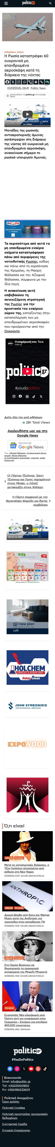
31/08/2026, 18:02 (12, 1029)
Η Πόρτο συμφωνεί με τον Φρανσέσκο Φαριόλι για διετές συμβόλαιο (27, 501)
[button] (27, 114)
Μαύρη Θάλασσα (19, 455)
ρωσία (42, 458)
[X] (13, 81)
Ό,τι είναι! (19, 858)
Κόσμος (20, 52)
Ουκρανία (12, 331)
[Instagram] (18, 81)
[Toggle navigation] (6, 3)
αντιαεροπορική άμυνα (36, 453)
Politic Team (38, 88)
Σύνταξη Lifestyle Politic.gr (32, 876)
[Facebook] (7, 81)
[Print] (35, 81)
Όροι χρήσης (11, 1101)
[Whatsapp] (24, 81)
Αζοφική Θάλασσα (17, 453)
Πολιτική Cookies (13, 1108)
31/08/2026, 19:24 (11, 976)
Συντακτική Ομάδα (14, 1124)
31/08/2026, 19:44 (11, 926)
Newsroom (25, 1029)
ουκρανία (35, 458)
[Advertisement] (27, 189)
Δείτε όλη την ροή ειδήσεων (23, 417)
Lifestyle (8, 858)
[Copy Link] (41, 81)
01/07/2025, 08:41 (18, 88)
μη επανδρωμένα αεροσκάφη (17, 458)
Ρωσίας (31, 261)
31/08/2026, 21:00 (12, 876)
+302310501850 (18, 1085)
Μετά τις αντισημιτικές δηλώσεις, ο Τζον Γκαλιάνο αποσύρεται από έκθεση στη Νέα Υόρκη (26, 868)
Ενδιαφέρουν (10, 52)
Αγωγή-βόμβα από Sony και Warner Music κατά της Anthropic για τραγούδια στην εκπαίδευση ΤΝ (27, 918)
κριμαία (7, 455)
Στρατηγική (9, 460)
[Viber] (30, 81)
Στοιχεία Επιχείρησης (16, 1130)
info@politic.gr (21, 1081)
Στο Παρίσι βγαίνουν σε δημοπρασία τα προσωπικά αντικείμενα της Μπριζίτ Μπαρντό (25, 968)
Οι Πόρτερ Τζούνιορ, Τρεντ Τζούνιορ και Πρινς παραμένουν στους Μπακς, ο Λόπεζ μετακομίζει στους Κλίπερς (28, 481)
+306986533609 (19, 1089)
